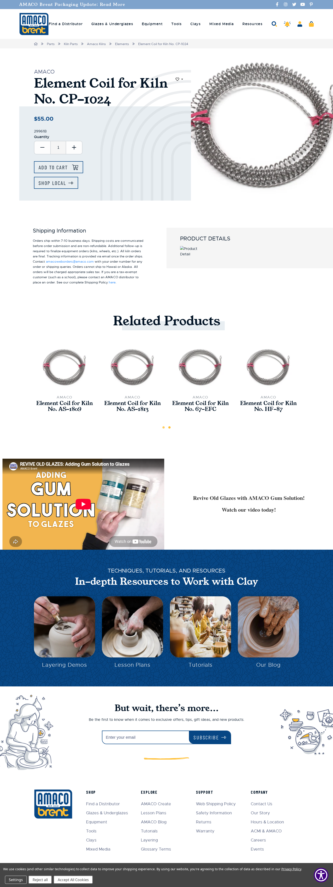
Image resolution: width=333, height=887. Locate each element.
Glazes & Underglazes (107, 812)
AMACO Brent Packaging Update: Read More (72, 4)
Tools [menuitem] (176, 24)
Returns (203, 822)
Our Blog (268, 665)
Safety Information (214, 812)
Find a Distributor (103, 803)
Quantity (41, 136)
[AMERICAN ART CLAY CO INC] (34, 24)
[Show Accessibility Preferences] (321, 875)
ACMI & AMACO (266, 831)
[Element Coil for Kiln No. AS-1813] (132, 367)
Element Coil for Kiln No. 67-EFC (200, 406)
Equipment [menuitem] (152, 24)
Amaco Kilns (96, 44)
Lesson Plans (133, 665)
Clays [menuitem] (195, 24)
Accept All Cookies (73, 879)
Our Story (260, 812)
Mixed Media (98, 849)
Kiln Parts (71, 44)
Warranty (205, 831)
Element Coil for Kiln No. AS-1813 (132, 406)
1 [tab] (163, 427)
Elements (122, 44)
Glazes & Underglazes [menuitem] (112, 24)
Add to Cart (54, 167)
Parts (51, 44)
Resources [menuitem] (252, 24)
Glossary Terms (156, 849)
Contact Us (261, 803)
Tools (91, 831)
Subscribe (206, 737)
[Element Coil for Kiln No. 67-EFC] (200, 367)
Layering (149, 840)
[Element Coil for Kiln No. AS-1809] (64, 367)
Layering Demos (64, 665)
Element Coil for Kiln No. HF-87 (268, 406)
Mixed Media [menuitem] (221, 24)
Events (257, 849)
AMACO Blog (153, 822)
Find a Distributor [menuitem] (65, 24)
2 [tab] (169, 427)
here (112, 282)
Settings (16, 879)
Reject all (40, 879)
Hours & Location (267, 822)
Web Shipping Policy (216, 803)
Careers (258, 840)
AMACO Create (156, 803)
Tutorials (200, 665)
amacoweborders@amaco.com (70, 261)
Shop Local (52, 183)
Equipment (96, 822)
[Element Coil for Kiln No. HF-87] (268, 367)
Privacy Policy (291, 869)
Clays (91, 840)
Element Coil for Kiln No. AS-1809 (64, 406)
